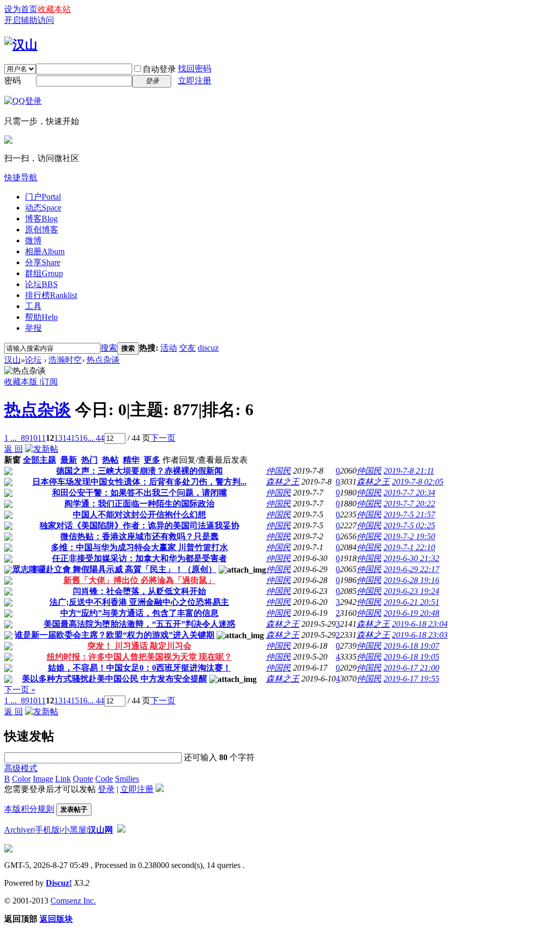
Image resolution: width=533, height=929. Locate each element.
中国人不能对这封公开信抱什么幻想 (139, 514)
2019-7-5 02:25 (409, 525)
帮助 (41, 317)
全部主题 (39, 459)
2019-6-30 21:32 (411, 558)
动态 (43, 207)
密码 (12, 80)
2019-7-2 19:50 (409, 536)
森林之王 (282, 481)
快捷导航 (20, 177)
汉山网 (100, 829)
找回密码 (194, 68)
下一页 (162, 437)
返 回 (13, 448)
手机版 (47, 829)
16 (83, 437)
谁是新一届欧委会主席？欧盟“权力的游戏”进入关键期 (114, 634)
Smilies (127, 778)
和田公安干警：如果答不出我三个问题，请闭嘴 (139, 492)
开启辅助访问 (29, 20)
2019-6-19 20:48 (411, 613)
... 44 (95, 437)
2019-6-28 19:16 (411, 580)
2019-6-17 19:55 (411, 678)
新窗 (12, 459)
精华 (131, 459)
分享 (42, 262)
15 (75, 437)
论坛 (41, 284)
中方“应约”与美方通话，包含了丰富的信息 (139, 613)
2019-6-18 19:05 (411, 656)
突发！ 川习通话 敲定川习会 (139, 645)
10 (33, 437)
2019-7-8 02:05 (417, 481)
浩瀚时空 (65, 359)
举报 (33, 328)
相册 (45, 251)
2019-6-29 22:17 (411, 569)
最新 (68, 459)
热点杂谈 (103, 359)
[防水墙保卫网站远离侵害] (121, 829)
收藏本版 (22, 381)
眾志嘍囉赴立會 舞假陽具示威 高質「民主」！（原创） (114, 569)
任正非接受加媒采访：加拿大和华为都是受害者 (139, 558)
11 (41, 437)
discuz (208, 347)
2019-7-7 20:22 (409, 503)
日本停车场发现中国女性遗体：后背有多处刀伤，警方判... (139, 481)
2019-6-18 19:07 (411, 645)
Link (63, 778)
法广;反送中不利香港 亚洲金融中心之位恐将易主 (139, 602)
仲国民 (278, 470)
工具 (33, 306)
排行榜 (51, 295)
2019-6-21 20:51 (411, 602)
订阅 (49, 381)
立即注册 (194, 80)
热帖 (110, 459)
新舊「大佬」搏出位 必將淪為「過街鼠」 (139, 580)
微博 (33, 240)
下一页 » (19, 689)
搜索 (108, 347)
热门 (89, 459)
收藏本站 (54, 9)
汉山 (12, 359)
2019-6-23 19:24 (411, 591)
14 (66, 437)
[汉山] (20, 45)
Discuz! (59, 882)
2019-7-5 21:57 (409, 514)
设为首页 (20, 9)
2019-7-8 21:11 (409, 470)
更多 (152, 459)
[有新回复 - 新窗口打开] (8, 472)
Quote (83, 778)
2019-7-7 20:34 (409, 492)
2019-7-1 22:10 (409, 547)
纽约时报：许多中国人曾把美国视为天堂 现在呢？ (139, 656)
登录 (106, 789)
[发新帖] (41, 448)
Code (104, 778)
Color (21, 778)
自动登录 (159, 69)
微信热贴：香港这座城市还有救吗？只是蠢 (139, 536)
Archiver (18, 829)
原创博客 (41, 229)
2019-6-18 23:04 (420, 624)
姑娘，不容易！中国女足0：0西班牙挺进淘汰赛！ (139, 667)
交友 (187, 347)
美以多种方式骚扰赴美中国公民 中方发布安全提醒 (114, 678)
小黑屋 (73, 829)
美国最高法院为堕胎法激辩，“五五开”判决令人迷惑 (139, 624)
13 (58, 437)
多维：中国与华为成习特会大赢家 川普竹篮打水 (139, 547)
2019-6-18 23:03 (420, 634)
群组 (44, 273)
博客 (41, 218)
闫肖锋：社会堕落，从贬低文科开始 (139, 591)
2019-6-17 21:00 (411, 667)
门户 (43, 196)
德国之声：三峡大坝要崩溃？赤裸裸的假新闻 (139, 470)
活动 (168, 347)
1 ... (10, 437)
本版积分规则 (29, 808)
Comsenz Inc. (73, 900)
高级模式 (20, 768)
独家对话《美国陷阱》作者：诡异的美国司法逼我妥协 (139, 525)
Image (43, 778)
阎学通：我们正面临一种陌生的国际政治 (139, 503)
